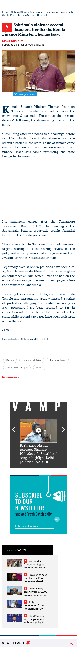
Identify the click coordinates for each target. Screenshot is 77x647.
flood (39, 367)
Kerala (10, 360)
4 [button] (44, 471)
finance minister (31, 360)
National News (19, 12)
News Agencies (13, 41)
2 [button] (33, 471)
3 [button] (38, 471)
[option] (38, 441)
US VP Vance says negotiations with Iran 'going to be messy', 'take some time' (34, 622)
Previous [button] (13, 427)
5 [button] (50, 471)
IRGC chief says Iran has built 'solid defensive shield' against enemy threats (35, 581)
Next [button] (63, 427)
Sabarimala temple (17, 367)
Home (5, 12)
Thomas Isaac (58, 360)
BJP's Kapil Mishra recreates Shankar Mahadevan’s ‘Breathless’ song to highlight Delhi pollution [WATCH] (38, 454)
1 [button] (27, 471)
